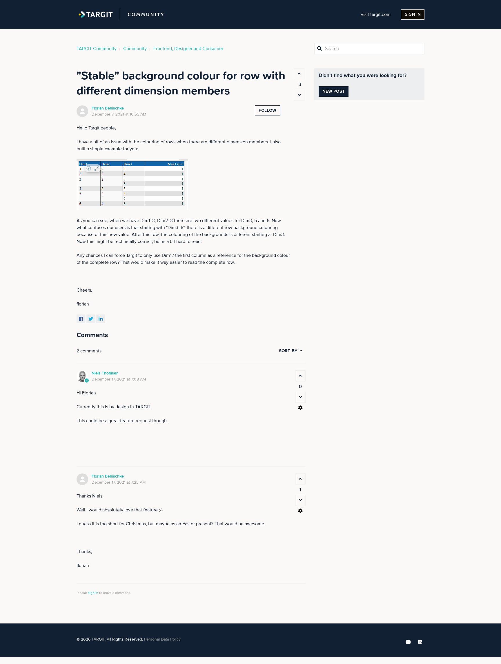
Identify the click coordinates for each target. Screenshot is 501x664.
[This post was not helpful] (299, 95)
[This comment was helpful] (300, 375)
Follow (268, 110)
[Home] (121, 14)
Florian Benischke (108, 108)
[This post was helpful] (299, 73)
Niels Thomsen (105, 373)
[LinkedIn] (100, 318)
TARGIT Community (97, 48)
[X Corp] (90, 318)
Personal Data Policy (162, 639)
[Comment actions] (300, 407)
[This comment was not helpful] (300, 397)
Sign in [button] (413, 14)
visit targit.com (376, 14)
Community (135, 48)
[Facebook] (81, 318)
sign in (93, 593)
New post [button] (333, 91)
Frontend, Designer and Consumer (188, 48)
